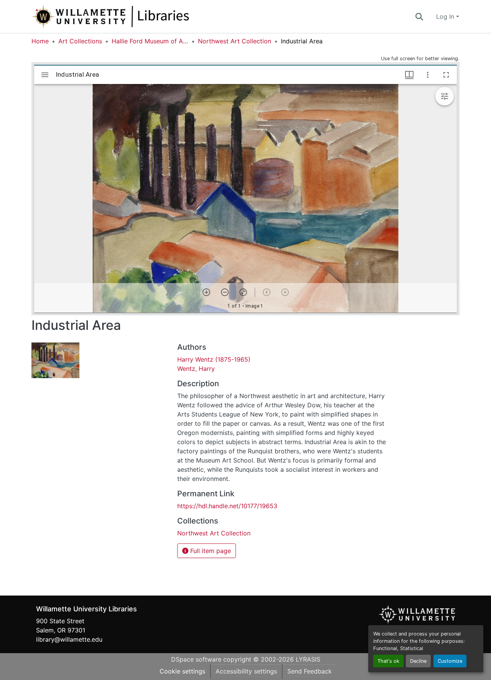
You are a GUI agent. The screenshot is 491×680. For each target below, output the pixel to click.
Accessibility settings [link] (246, 671)
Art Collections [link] (80, 41)
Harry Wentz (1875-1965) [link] (213, 359)
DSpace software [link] (196, 659)
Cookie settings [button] (182, 671)
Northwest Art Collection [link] (234, 41)
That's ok (388, 661)
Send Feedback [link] (309, 671)
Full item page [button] (209, 551)
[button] (135, 16)
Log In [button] (446, 16)
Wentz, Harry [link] (196, 368)
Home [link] (40, 41)
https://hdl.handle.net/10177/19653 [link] (227, 506)
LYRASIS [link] (308, 659)
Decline (418, 661)
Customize (450, 661)
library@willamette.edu (69, 639)
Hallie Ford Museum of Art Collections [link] (150, 41)
